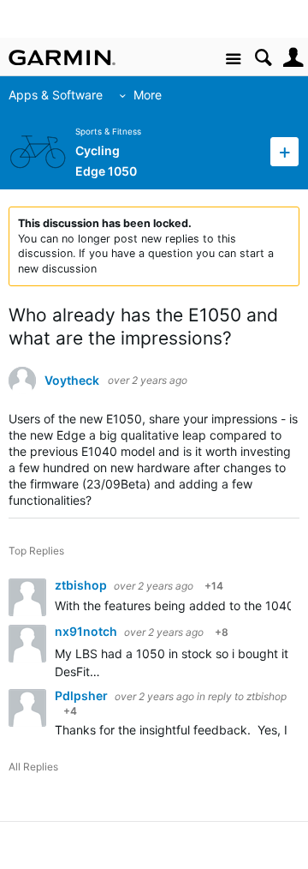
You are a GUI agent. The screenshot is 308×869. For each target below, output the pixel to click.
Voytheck (71, 380)
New (284, 151)
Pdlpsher (82, 695)
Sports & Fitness (108, 131)
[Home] (62, 57)
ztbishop (82, 585)
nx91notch (87, 631)
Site (233, 60)
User (293, 58)
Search (263, 58)
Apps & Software (56, 94)
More (147, 94)
